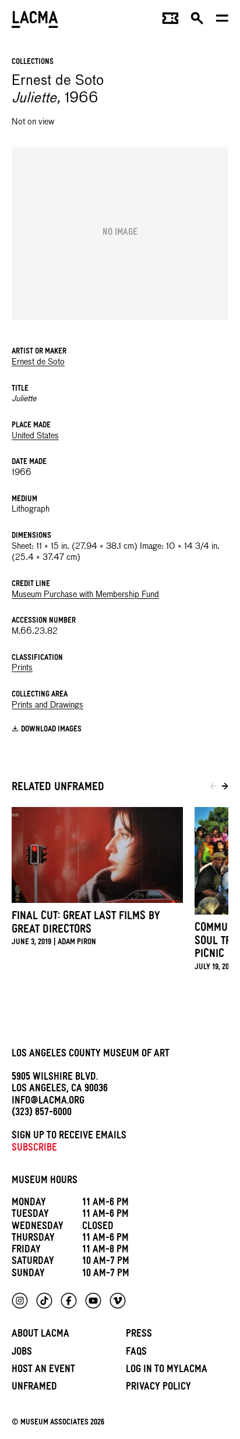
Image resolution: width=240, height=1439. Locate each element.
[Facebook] (69, 1300)
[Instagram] (20, 1300)
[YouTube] (93, 1300)
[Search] (197, 21)
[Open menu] (222, 21)
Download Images (51, 730)
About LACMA (40, 1335)
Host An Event (43, 1370)
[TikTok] (44, 1300)
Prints (22, 668)
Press (139, 1335)
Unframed (34, 1388)
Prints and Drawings (47, 705)
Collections (33, 62)
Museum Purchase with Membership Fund (85, 595)
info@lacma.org (48, 1102)
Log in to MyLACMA (166, 1370)
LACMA (35, 21)
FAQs (136, 1353)
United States (35, 436)
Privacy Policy (158, 1388)
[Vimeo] (118, 1300)
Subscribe (34, 1149)
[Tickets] (170, 21)
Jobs (22, 1353)
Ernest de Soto (38, 362)
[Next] (224, 788)
